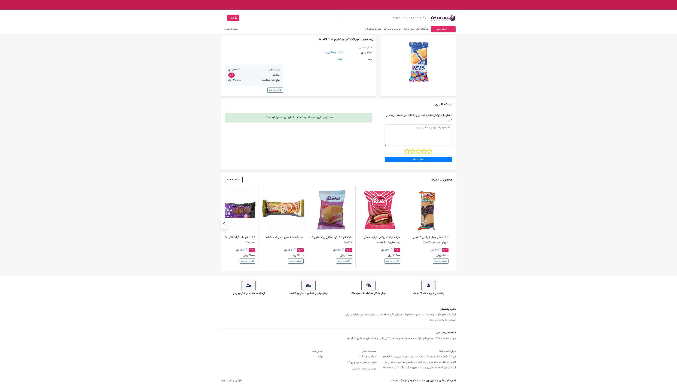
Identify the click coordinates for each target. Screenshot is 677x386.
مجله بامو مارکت (367, 356)
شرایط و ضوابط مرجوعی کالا (361, 362)
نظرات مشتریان (373, 29)
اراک (320, 356)
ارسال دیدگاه (418, 159)
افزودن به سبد (275, 90)
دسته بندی (442, 29)
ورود (232, 18)
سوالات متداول (230, 29)
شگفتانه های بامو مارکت (415, 29)
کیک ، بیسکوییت (334, 52)
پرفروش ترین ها (392, 29)
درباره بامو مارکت (447, 351)
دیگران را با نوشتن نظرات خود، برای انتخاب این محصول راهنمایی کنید (419, 117)
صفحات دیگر (369, 351)
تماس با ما (317, 351)
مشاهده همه (233, 180)
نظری (340, 59)
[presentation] (224, 224)
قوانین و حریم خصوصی (364, 369)
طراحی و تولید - (231, 380)
